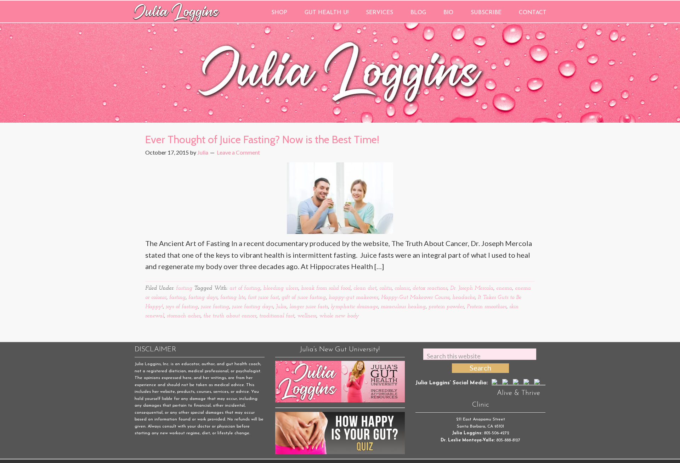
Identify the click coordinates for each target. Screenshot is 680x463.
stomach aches (183, 316)
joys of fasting (182, 306)
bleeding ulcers (280, 288)
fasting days (202, 297)
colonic (402, 288)
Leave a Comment (238, 152)
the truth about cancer (229, 316)
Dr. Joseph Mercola (471, 288)
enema (504, 288)
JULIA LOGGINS (176, 11)
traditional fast (276, 316)
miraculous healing (403, 306)
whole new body (339, 316)
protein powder (446, 306)
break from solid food (326, 288)
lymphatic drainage (354, 306)
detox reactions (430, 288)
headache (463, 297)
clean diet (364, 288)
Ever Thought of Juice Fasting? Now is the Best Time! (262, 139)
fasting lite (232, 297)
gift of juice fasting (304, 297)
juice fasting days (252, 306)
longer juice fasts (308, 306)
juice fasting (215, 306)
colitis (385, 288)
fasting (184, 288)
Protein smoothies (486, 306)
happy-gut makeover (353, 297)
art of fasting (245, 288)
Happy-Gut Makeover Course (415, 297)
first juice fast (263, 297)
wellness (306, 316)
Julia (281, 306)
